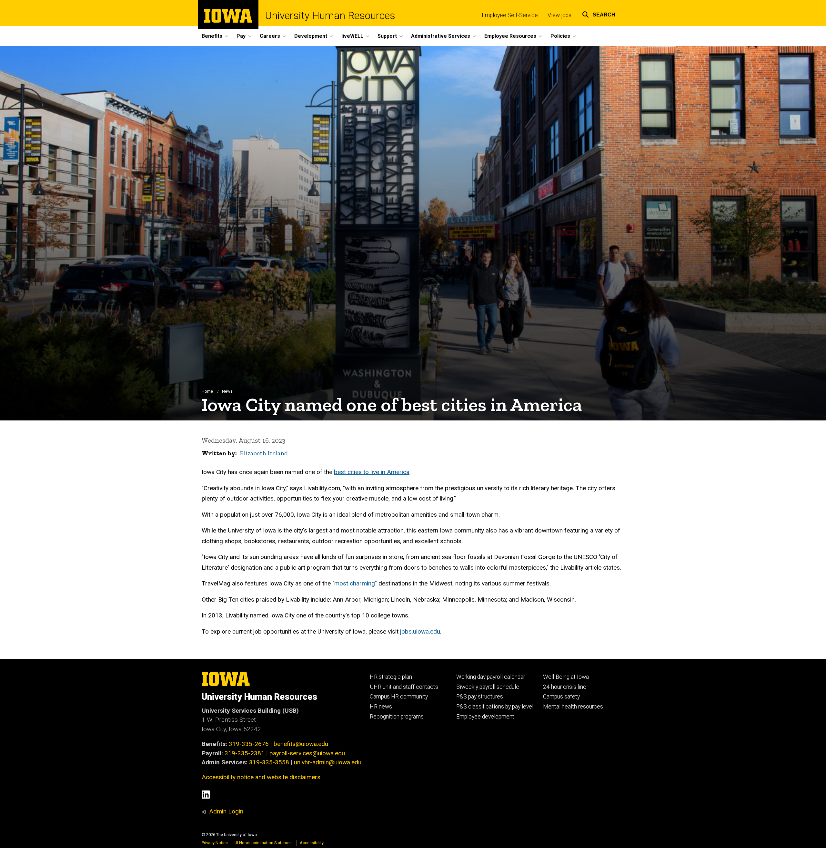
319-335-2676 (249, 744)
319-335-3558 (269, 762)
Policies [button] (560, 36)
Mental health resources (573, 706)
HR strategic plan (391, 677)
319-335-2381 (245, 753)
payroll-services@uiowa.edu (307, 753)
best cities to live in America (371, 472)
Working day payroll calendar (490, 677)
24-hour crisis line (564, 687)
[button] (598, 13)
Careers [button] (270, 36)
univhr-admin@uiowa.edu (327, 762)
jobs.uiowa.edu (420, 631)
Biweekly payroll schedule (487, 687)
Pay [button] (241, 36)
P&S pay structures (479, 696)
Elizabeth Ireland (264, 453)
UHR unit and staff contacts (404, 687)
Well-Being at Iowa (566, 677)
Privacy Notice (215, 842)
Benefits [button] (212, 36)
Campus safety (561, 696)
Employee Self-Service (510, 15)
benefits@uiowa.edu (301, 744)
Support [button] (387, 36)
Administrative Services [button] (440, 36)
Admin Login (226, 811)
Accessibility (312, 842)
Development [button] (310, 36)
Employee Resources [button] (510, 36)
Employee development (485, 716)
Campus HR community (399, 696)
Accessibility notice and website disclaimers (261, 777)
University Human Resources (330, 15)
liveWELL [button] (352, 36)
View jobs (559, 15)
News (227, 391)
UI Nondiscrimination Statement (264, 842)
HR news (381, 706)
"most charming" (354, 583)
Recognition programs (397, 716)
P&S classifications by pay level (494, 706)
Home (207, 391)
